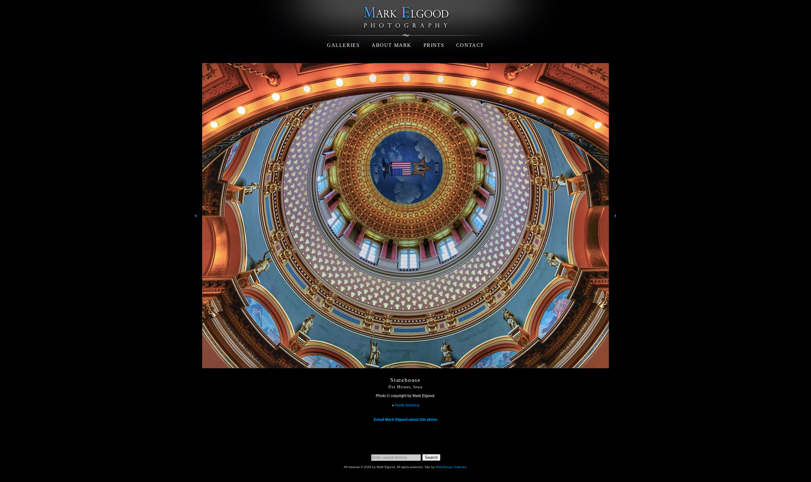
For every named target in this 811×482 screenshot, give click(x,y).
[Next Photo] (616, 229)
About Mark (392, 45)
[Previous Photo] (195, 229)
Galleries (343, 45)
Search (431, 457)
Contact (470, 45)
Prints (434, 45)
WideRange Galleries (451, 467)
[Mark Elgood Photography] (405, 31)
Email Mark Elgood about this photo (405, 419)
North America (407, 405)
